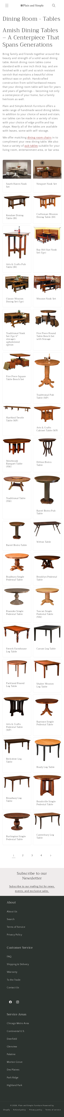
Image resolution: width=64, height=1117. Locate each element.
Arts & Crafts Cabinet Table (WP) (47, 429)
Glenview (12, 1046)
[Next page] (50, 855)
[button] (7, 5)
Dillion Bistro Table (44, 464)
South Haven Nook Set (16, 185)
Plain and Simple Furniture (30, 1106)
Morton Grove (14, 1062)
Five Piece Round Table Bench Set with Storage (46, 336)
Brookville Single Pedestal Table (46, 803)
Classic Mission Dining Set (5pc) (15, 300)
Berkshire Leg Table (14, 760)
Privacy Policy (14, 934)
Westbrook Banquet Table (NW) (14, 463)
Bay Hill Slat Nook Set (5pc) (47, 251)
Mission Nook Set (46, 299)
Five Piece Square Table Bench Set (16, 378)
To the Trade (13, 980)
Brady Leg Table (46, 767)
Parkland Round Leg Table (15, 685)
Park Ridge (12, 1077)
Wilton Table (44, 542)
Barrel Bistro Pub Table (46, 512)
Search (11, 919)
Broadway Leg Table (14, 800)
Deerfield (12, 1039)
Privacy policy (35, 1110)
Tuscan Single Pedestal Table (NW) (45, 614)
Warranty (12, 972)
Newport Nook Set (47, 184)
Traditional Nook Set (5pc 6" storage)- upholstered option (15, 339)
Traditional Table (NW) (15, 500)
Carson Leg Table (46, 648)
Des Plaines (13, 1069)
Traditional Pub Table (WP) (45, 397)
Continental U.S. (16, 1031)
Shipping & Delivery (18, 964)
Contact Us (13, 987)
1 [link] (13, 855)
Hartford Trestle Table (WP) (15, 419)
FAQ (9, 956)
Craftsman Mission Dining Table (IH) (47, 216)
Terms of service (53, 1110)
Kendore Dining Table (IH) (14, 217)
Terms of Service (16, 927)
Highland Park (14, 1085)
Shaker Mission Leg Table (45, 685)
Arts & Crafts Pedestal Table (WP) (14, 727)
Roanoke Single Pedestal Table (14, 613)
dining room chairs (39, 137)
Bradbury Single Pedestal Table (15, 578)
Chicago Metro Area (18, 1023)
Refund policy (19, 1110)
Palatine (11, 1054)
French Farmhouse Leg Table (16, 650)
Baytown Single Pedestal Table (45, 723)
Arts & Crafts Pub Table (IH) (16, 266)
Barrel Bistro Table (16, 545)
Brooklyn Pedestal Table (47, 578)
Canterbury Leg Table (45, 836)
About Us (12, 911)
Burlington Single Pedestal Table (16, 838)
